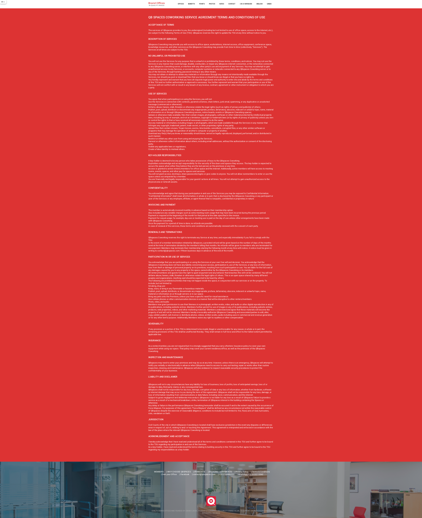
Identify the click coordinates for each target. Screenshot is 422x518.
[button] (3, 2)
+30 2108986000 (246, 4)
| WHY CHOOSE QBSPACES (178, 472)
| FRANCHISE (199, 472)
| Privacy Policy (241, 472)
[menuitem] (259, 4)
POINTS (202, 4)
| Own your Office (169, 474)
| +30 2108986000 (226, 474)
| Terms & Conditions (260, 472)
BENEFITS (191, 4)
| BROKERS (213, 472)
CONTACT (231, 4)
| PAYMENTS (226, 472)
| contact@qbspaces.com (203, 474)
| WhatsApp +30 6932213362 (250, 474)
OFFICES (181, 4)
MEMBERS (159, 472)
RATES (221, 4)
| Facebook (184, 474)
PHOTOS (212, 4)
